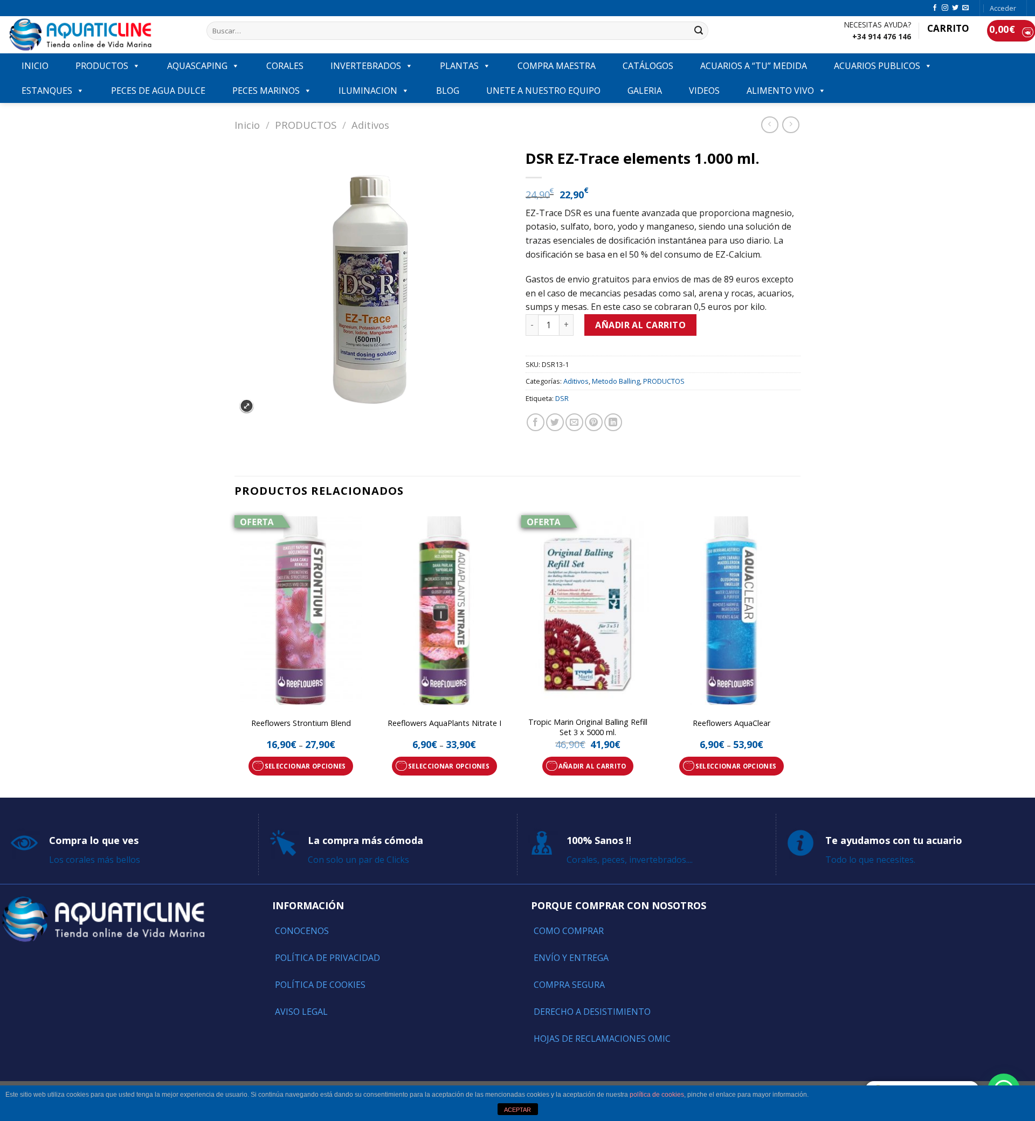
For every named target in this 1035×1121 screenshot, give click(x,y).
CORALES (284, 66)
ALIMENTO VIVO (780, 90)
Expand (246, 406)
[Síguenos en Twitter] (955, 8)
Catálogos (648, 66)
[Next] (797, 653)
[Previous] (235, 653)
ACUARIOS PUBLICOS (877, 66)
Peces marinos (266, 90)
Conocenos (302, 931)
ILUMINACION (368, 90)
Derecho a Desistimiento (592, 1012)
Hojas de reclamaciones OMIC (602, 1038)
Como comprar (569, 931)
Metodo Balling (616, 381)
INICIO (35, 66)
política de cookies (657, 1094)
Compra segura (569, 985)
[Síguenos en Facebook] (935, 8)
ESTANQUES (47, 90)
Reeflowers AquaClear (731, 723)
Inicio (247, 125)
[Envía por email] (574, 422)
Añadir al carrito (640, 325)
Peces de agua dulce (158, 90)
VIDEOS (704, 90)
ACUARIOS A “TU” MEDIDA (753, 66)
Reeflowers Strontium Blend (301, 723)
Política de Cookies (320, 985)
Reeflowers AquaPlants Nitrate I (444, 723)
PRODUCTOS (101, 66)
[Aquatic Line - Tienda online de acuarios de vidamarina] (99, 34)
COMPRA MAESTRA (557, 66)
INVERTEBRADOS (365, 66)
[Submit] (698, 31)
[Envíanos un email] (965, 8)
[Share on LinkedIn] (613, 422)
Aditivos (370, 125)
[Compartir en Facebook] (535, 422)
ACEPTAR (517, 1109)
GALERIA (644, 90)
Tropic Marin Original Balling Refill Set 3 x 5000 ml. (587, 727)
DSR (562, 398)
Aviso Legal (301, 1012)
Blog (447, 90)
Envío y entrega (571, 958)
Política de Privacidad (327, 958)
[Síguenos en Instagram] (945, 8)
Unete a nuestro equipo (543, 90)
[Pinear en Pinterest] (594, 422)
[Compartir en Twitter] (555, 422)
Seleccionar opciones (305, 766)
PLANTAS (459, 66)
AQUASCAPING (197, 66)
